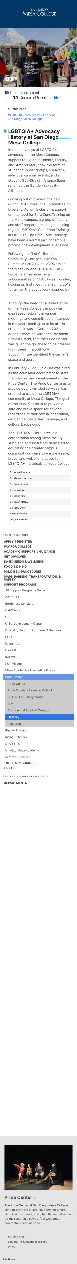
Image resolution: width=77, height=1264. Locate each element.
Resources (15, 724)
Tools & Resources (20, 763)
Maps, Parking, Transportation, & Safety (32, 578)
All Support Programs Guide (25, 590)
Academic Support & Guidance (29, 551)
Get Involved (15, 556)
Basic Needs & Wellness (24, 561)
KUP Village (13, 663)
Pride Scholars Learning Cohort (30, 690)
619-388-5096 (16, 1237)
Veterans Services (17, 757)
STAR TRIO (12, 744)
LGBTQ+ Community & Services (29, 97)
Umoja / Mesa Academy (22, 750)
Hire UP (10, 650)
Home (7, 92)
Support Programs (20, 584)
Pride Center (14, 677)
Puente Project (15, 730)
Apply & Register (18, 541)
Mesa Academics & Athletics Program (31, 670)
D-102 (11, 1246)
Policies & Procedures (23, 571)
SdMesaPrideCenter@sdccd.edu (27, 1241)
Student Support (29, 92)
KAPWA (10, 657)
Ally (10, 703)
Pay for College (18, 546)
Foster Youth (14, 643)
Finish (8, 768)
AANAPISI (12, 597)
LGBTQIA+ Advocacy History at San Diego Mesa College (31, 117)
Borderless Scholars (19, 603)
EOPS (9, 637)
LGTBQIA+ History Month (26, 697)
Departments (15, 783)
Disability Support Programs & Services (33, 630)
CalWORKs (12, 610)
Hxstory (13, 717)
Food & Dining (15, 566)
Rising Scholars (16, 737)
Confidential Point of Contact (28, 710)
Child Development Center (24, 623)
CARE (9, 617)
